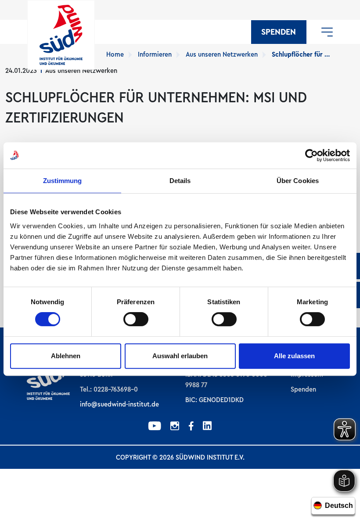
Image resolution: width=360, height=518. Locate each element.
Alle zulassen (294, 356)
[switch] (135, 319)
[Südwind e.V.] (61, 34)
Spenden (278, 32)
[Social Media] (154, 427)
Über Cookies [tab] (298, 180)
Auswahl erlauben (180, 356)
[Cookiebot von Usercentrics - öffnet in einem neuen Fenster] (311, 155)
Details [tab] (180, 180)
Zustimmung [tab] (62, 180)
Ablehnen (65, 356)
